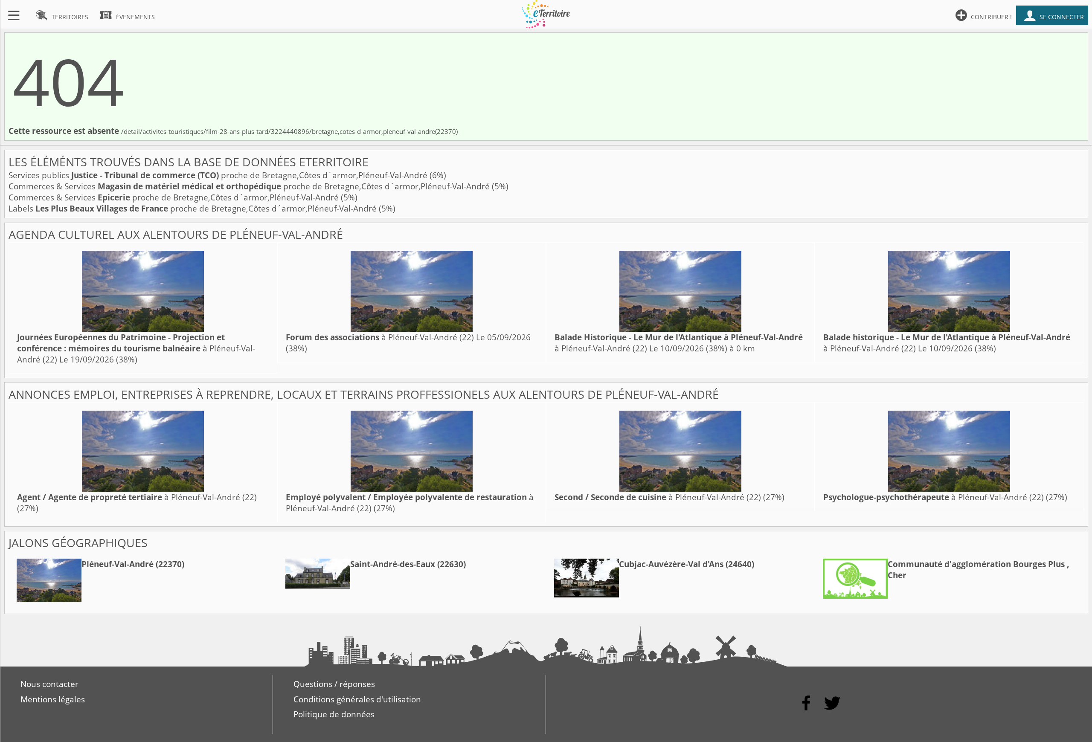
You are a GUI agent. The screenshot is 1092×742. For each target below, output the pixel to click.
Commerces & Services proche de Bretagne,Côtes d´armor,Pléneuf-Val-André (250, 186)
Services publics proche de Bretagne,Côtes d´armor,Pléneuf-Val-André (219, 175)
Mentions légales (52, 699)
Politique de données (334, 714)
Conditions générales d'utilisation (357, 699)
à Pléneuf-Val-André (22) (136, 348)
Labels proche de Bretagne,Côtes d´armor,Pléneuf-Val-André (194, 208)
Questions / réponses (334, 684)
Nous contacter (49, 684)
